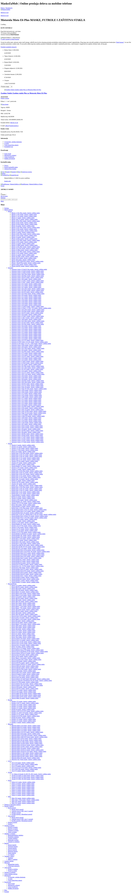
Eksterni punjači (12, 822)
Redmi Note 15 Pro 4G (26, 456)
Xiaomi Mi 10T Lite (25, 548)
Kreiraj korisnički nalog (11, 167)
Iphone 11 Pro (24, 253)
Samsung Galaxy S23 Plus (27, 324)
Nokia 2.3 (22, 793)
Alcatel (10, 772)
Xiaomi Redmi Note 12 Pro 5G (29, 509)
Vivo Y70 (22, 766)
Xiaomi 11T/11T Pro (25, 532)
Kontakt (6, 891)
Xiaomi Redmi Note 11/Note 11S (29, 516)
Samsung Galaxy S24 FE (27, 313)
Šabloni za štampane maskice (12, 804)
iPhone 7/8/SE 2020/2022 (27, 261)
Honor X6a (23, 505)
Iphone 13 (22, 243)
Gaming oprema (8, 861)
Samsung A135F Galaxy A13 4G (29, 342)
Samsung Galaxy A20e (26, 397)
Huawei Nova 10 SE (26, 642)
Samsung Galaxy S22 (26, 350)
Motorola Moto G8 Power (27, 750)
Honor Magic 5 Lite (25, 624)
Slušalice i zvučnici (9, 833)
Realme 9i (22, 709)
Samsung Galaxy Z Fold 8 (27, 271)
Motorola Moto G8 (25, 748)
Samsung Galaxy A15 (26, 332)
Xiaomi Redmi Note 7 (26, 575)
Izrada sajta (7, 181)
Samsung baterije (13, 846)
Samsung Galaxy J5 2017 (27, 438)
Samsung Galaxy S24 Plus (27, 311)
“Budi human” (120, 42)
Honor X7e (23, 451)
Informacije (7, 875)
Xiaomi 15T (23, 463)
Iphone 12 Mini (24, 250)
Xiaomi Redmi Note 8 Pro (27, 571)
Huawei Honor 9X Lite (26, 683)
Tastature (10, 858)
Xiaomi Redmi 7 (24, 580)
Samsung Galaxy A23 (26, 359)
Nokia (9, 780)
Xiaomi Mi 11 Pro (25, 542)
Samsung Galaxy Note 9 (27, 426)
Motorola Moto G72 (25, 729)
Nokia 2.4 (22, 792)
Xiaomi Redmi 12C (25, 524)
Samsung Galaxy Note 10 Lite (28, 413)
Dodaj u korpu (5, 98)
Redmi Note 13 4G (25, 492)
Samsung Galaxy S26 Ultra (27, 274)
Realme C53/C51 (25, 703)
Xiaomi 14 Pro (24, 500)
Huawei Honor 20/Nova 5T (28, 664)
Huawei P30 (23, 687)
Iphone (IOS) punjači (17, 809)
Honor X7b (23, 630)
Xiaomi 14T (23, 484)
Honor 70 (22, 646)
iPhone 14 (22, 237)
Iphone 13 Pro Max (25, 240)
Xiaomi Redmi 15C (25, 466)
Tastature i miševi (9, 856)
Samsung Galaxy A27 (26, 287)
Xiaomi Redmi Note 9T (26, 569)
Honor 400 (23, 600)
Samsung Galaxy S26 (26, 279)
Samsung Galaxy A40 (26, 417)
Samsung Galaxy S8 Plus (27, 434)
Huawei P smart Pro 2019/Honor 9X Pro (31, 680)
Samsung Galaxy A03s (26, 390)
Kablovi (10, 824)
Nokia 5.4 (22, 783)
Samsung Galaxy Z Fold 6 (27, 306)
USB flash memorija (13, 866)
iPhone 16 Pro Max (25, 221)
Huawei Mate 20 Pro (26, 696)
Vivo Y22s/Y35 (24, 764)
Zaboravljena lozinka (10, 169)
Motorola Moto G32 (25, 730)
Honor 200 (23, 613)
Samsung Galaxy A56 (26, 300)
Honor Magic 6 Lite (25, 619)
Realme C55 (23, 701)
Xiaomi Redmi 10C (25, 535)
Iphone (10, 211)
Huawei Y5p (23, 690)
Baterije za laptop (13, 829)
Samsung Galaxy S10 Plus (27, 406)
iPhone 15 (22, 232)
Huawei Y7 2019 (25, 675)
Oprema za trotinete (9, 872)
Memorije (7, 862)
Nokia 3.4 (22, 788)
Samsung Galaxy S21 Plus (27, 366)
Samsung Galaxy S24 (26, 314)
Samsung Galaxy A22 (26, 371)
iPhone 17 (22, 218)
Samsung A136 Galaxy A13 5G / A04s (31, 343)
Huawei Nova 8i (24, 654)
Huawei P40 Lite (24, 666)
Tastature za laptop (13, 830)
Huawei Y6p (23, 692)
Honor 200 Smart (25, 609)
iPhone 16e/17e (24, 219)
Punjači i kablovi (9, 806)
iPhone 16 (22, 226)
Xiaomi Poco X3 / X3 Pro (27, 566)
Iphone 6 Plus (24, 264)
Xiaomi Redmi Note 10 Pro (27, 550)
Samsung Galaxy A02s (26, 392)
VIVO (10, 761)
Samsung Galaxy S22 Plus (27, 351)
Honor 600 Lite (24, 590)
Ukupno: (3, 194)
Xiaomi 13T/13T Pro (26, 503)
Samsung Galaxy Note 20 (27, 387)
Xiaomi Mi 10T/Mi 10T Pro (28, 546)
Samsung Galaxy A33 (26, 358)
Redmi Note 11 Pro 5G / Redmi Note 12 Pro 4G (33, 514)
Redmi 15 (22, 464)
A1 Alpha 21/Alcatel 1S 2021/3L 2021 (31, 774)
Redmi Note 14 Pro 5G (26, 472)
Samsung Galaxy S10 (26, 405)
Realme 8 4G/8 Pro (25, 716)
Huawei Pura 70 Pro (25, 616)
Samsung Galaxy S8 (25, 432)
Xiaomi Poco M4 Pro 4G (27, 545)
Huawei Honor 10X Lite (27, 685)
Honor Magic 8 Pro (25, 593)
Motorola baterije (13, 851)
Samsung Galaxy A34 (26, 335)
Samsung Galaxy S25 (26, 295)
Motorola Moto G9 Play (26, 746)
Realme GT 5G (24, 714)
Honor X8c (23, 603)
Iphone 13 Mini (24, 245)
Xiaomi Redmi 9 (24, 577)
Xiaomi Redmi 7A (25, 582)
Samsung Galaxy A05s (26, 345)
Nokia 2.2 (22, 795)
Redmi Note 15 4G (25, 459)
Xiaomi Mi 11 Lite (25, 538)
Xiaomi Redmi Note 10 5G (27, 553)
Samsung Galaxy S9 (25, 429)
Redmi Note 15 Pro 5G (26, 455)
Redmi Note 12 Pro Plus (27, 508)
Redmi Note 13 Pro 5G (26, 490)
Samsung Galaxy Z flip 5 (27, 318)
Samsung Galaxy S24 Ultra (27, 309)
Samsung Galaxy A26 (26, 303)
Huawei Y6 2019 (25, 682)
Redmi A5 (23, 480)
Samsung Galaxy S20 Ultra (27, 382)
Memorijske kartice (13, 864)
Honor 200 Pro (24, 611)
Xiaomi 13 (23, 521)
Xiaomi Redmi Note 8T (26, 574)
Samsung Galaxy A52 (26, 355)
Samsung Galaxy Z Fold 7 (27, 280)
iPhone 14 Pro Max (25, 234)
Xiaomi (10, 443)
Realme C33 (23, 706)
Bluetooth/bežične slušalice (15, 835)
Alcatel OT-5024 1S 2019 (27, 777)
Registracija (9, 8)
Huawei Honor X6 (25, 638)
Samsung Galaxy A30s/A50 (28, 416)
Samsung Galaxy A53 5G (27, 340)
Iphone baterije (12, 845)
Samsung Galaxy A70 (26, 414)
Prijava (3, 8)
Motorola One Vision (26, 759)
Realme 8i (22, 717)
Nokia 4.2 (22, 787)
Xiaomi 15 (23, 469)
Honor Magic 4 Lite (25, 658)
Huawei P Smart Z (25, 674)
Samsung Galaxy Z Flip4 (27, 363)
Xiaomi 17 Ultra (24, 450)
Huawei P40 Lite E (25, 672)
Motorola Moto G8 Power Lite (28, 751)
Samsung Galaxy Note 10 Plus (28, 411)
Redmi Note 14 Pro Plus (27, 471)
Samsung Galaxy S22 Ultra (27, 348)
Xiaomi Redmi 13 (25, 495)
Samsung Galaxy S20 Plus (27, 380)
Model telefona (8, 209)
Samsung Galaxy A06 (26, 319)
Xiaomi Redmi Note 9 (26, 558)
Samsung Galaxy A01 (26, 424)
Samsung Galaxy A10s (26, 422)
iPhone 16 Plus (24, 224)
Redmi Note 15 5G (25, 458)
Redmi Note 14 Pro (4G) (27, 474)
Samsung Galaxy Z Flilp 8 (27, 272)
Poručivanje (7, 882)
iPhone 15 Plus (24, 230)
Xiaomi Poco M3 (25, 567)
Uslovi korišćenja (9, 157)
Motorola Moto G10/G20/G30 (28, 735)
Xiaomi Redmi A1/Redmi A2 (28, 534)
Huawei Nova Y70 (25, 648)
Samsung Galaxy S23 (26, 326)
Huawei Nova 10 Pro (26, 643)
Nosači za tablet (12, 871)
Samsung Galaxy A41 (26, 401)
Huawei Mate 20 (24, 698)
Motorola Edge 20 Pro (26, 738)
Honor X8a (23, 627)
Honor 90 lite (23, 622)
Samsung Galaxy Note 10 (27, 409)
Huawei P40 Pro (24, 667)
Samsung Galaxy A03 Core (27, 374)
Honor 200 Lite (24, 614)
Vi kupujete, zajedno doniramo (13, 142)
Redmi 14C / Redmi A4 (26, 485)
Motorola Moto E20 (25, 733)
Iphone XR (23, 259)
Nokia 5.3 (22, 785)
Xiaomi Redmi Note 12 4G (27, 511)
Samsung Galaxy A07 (26, 298)
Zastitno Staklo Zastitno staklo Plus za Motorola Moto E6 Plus (24, 93)
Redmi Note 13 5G (25, 493)
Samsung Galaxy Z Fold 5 (27, 316)
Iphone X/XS (23, 258)
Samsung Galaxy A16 (26, 305)
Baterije (6, 843)
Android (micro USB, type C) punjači (22, 811)
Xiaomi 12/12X (24, 529)
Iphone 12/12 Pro (25, 248)
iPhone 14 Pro (24, 235)
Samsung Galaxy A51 (26, 400)
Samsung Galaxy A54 (26, 334)
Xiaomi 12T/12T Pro (26, 525)
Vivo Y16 (22, 762)
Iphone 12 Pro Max (25, 247)
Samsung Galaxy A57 (26, 284)
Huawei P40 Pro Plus (26, 669)
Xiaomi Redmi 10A (25, 537)
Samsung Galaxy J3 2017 (27, 440)
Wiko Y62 (23, 798)
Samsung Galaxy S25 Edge (27, 293)
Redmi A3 (23, 496)
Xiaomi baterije (12, 848)
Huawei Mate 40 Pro (26, 693)
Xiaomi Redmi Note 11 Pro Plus (29, 517)
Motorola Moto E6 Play (26, 756)
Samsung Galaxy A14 (26, 338)
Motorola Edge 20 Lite (26, 740)
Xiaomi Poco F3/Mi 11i (26, 564)
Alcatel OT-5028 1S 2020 (27, 775)
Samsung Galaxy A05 (26, 347)
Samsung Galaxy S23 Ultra (27, 321)
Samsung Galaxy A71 (26, 398)
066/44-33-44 (4, 12)
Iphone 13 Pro (24, 242)
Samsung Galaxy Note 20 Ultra (29, 388)
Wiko (9, 796)
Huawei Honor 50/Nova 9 (27, 653)
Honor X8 (23, 629)
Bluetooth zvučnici (13, 840)
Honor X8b (23, 625)
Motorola (10, 724)
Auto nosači (7, 867)
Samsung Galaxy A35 (26, 329)
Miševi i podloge (12, 859)
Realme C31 (23, 708)
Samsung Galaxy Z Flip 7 (27, 282)
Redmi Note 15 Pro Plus (27, 453)
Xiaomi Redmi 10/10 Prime (27, 555)
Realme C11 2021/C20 (26, 713)
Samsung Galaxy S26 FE (27, 277)
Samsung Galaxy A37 (26, 285)
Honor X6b (23, 635)
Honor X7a (23, 632)
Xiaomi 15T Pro (24, 461)
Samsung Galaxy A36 (26, 301)
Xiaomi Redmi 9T (25, 561)
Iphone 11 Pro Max (25, 251)
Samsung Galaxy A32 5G (27, 385)
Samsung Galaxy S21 (26, 364)
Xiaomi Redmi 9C (25, 559)
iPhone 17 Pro (24, 214)
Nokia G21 (23, 782)
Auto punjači (11, 816)
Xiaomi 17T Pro (24, 448)
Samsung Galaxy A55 (26, 327)
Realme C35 (23, 704)
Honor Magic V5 (25, 592)
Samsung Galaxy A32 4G (27, 356)
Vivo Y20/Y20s (24, 769)
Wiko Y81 (23, 801)
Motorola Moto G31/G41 (27, 732)
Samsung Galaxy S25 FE (27, 292)
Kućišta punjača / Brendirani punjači (21, 814)
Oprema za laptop (9, 825)
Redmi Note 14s (24, 479)
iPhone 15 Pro (24, 229)
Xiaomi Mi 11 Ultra (25, 543)
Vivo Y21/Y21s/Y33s (26, 767)
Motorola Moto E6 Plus (26, 754)
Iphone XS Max (24, 256)
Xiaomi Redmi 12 (25, 506)
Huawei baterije (12, 850)
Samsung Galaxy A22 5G (27, 372)
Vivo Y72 (22, 771)
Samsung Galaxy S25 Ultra (27, 288)
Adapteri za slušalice (14, 841)
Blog (5, 890)
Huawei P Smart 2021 (26, 659)
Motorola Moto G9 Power (27, 745)
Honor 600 (23, 588)
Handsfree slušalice (13, 837)
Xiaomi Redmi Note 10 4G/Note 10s (30, 551)
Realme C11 (23, 721)
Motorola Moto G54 (25, 725)
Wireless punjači (16, 812)
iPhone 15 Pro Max (25, 227)
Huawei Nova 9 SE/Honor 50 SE (29, 651)
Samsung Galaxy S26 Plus (27, 276)
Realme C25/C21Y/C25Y (27, 711)
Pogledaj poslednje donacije (9, 47)
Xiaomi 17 (23, 445)
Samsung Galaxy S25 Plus (27, 290)
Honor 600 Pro (24, 587)
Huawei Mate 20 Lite (26, 695)
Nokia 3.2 (22, 790)
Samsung (10, 268)
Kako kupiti (7, 154)
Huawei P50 (23, 661)
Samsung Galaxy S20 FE (27, 384)
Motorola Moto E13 (25, 727)
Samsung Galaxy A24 (26, 337)
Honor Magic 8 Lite (25, 595)
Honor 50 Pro (24, 656)
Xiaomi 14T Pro (24, 482)
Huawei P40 (23, 671)
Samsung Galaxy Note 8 (27, 427)
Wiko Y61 (23, 803)
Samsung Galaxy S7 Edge (27, 442)
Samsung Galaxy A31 (26, 403)
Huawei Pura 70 (24, 617)
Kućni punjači (12, 808)
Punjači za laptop (13, 827)
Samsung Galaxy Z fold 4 (27, 361)
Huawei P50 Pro (24, 663)
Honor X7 (23, 634)
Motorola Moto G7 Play (26, 753)
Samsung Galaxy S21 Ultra (27, 367)
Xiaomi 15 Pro (24, 467)
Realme (10, 700)
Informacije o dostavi (10, 155)
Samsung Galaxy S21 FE (27, 369)
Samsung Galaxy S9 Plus (27, 430)
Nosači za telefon (13, 869)
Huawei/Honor (12, 584)
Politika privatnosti (9, 158)
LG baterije (11, 854)
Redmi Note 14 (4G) (25, 477)
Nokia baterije (12, 853)
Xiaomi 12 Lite (24, 530)
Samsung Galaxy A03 (26, 376)
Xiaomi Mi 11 (24, 540)
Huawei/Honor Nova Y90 (27, 650)
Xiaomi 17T (23, 446)
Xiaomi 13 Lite (24, 522)
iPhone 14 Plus (24, 239)
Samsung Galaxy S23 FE (27, 322)
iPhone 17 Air (24, 216)
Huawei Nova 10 (25, 645)
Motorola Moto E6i (25, 758)
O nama (6, 143)
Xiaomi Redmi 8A (25, 579)
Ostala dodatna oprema (10, 874)
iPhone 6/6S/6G (24, 266)
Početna (6, 208)
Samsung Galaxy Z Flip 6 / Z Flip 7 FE (31, 308)
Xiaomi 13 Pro (24, 519)
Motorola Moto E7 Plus (26, 742)
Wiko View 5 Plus (25, 800)
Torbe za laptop (12, 832)
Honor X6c (23, 604)
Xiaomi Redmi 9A (25, 563)
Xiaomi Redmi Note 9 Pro (27, 556)
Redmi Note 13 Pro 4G (26, 488)
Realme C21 (23, 719)
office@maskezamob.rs (11, 125)
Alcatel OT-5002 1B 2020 (27, 779)
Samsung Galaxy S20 (26, 379)
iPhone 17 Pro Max (25, 213)
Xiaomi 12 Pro (24, 527)
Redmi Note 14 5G (25, 476)
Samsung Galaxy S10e (26, 408)
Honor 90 (22, 621)
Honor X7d (23, 596)
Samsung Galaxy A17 (26, 297)
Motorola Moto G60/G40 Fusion (29, 737)
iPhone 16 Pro (24, 222)
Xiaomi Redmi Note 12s (27, 513)
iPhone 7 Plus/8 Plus (25, 263)
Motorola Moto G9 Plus (26, 743)
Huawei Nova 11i (25, 640)
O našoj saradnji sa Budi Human (10, 39)
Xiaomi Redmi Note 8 (26, 572)
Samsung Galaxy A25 (26, 330)
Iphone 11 (22, 255)
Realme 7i (22, 722)
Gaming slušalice (13, 838)
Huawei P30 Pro (24, 688)
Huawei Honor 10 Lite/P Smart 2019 (30, 679)
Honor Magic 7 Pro (25, 608)
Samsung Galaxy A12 (26, 393)
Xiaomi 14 (23, 498)
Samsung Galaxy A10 (26, 421)
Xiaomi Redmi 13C (25, 501)
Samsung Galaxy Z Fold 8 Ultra (29, 269)
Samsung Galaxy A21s (26, 395)
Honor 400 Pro (24, 598)
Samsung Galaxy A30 (26, 377)
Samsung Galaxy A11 (26, 419)
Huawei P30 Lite (24, 677)
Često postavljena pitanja (11, 145)
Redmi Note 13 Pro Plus (27, 487)
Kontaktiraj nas (8, 146)
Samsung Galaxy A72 (26, 353)
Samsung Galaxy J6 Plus (27, 435)
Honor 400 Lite (24, 601)
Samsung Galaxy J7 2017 (27, 437)
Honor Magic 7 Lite (25, 606)
